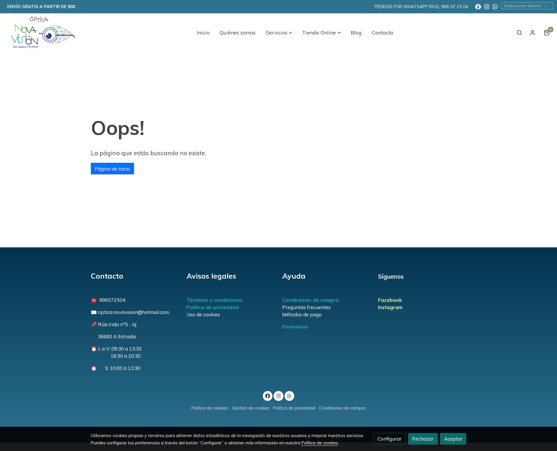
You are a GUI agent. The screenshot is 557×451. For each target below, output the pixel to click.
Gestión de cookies (251, 408)
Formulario (295, 327)
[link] (41, 32)
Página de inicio (112, 169)
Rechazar (423, 439)
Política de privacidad (213, 307)
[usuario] (533, 32)
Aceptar (453, 439)
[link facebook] (478, 6)
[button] (279, 32)
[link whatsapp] (495, 6)
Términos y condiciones (215, 300)
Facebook (390, 300)
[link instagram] (486, 6)
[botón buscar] (519, 32)
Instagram (390, 307)
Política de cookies (209, 408)
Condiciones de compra (310, 300)
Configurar (389, 439)
